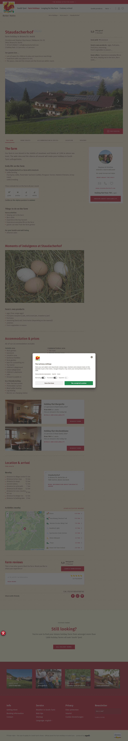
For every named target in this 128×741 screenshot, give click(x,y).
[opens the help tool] (3, 633)
